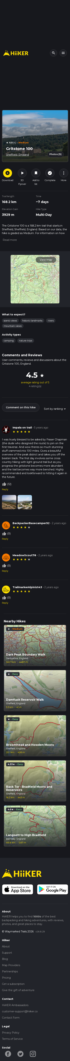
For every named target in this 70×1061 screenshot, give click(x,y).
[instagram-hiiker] (33, 1053)
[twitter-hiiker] (20, 1053)
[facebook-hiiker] (8, 1053)
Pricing (6, 977)
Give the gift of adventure (18, 990)
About (6, 946)
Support (7, 952)
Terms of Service (12, 1038)
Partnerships (10, 971)
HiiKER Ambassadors (15, 1005)
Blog (5, 959)
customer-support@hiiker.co (20, 1011)
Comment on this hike (21, 407)
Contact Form (11, 1017)
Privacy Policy (10, 1032)
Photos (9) (55, 154)
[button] (9, 240)
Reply (5, 489)
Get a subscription (13, 984)
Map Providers (11, 965)
